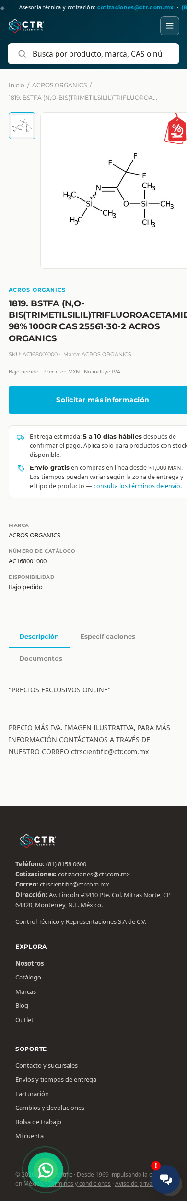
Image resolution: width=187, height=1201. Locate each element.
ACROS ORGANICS (59, 85)
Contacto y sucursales (46, 1065)
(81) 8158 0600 (66, 864)
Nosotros (29, 963)
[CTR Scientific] (26, 25)
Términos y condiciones (79, 1183)
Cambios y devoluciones (49, 1107)
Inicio (16, 85)
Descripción (39, 636)
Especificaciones (107, 636)
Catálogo (28, 977)
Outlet (24, 1019)
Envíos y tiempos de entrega (55, 1079)
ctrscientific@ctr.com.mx (74, 884)
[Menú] (169, 25)
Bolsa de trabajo (38, 1122)
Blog (21, 1005)
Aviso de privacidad (141, 1183)
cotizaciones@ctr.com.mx (94, 874)
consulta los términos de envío (137, 486)
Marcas (25, 991)
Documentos (40, 658)
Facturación (32, 1093)
